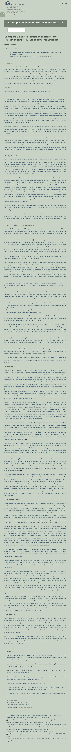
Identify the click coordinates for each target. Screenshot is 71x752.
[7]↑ (7, 738)
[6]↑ (7, 734)
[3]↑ (7, 720)
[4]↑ (7, 724)
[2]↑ (7, 717)
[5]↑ (7, 731)
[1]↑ (7, 715)
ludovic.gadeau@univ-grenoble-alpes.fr (19, 707)
